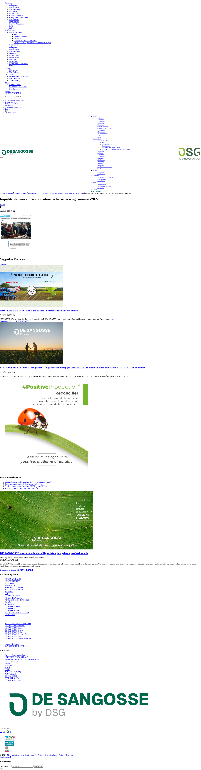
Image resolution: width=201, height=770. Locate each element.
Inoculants (13, 59)
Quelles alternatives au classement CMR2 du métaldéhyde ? (27, 486)
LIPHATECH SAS (12, 610)
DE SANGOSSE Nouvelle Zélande (18, 638)
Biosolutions (13, 13)
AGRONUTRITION (12, 581)
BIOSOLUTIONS (16, 32)
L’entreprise (9, 74)
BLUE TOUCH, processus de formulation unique (32, 43)
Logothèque (13, 89)
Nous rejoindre (14, 78)
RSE (11, 26)
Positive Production (16, 24)
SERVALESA (10, 615)
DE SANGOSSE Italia (13, 632)
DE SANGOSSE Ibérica (14, 630)
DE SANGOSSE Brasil (13, 628)
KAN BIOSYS (10, 604)
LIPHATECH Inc (11, 608)
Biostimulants (14, 55)
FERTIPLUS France (12, 596)
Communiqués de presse (18, 87)
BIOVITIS (9, 592)
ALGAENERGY (11, 585)
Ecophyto (8, 665)
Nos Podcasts (14, 20)
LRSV (7, 670)
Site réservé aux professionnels (15, 100)
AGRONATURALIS (13, 579)
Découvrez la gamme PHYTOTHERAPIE (16, 570)
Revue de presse (15, 85)
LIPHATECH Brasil (12, 606)
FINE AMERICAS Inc (13, 598)
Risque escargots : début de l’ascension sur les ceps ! (24, 484)
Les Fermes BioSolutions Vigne (25, 41)
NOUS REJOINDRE (13, 93)
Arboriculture (19, 39)
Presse (7, 83)
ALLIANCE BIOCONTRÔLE (16, 657)
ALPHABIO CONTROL (14, 587)
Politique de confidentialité (47, 755)
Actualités (8, 3)
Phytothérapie (14, 22)
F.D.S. (8, 109)
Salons (11, 28)
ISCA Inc (8, 602)
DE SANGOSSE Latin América (16, 634)
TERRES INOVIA (12, 678)
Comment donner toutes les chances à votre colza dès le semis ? (28, 482)
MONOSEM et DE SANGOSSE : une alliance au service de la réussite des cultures (39, 310)
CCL (6, 594)
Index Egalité (11, 112)
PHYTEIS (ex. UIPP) (13, 672)
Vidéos (7, 68)
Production (11, 102)
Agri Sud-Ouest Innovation (15, 655)
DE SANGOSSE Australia (15, 626)
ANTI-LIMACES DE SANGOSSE (18, 624)
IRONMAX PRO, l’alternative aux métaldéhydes (23, 488)
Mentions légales (13, 755)
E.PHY (7, 663)
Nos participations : (12, 644)
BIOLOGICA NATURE (14, 589)
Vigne (16, 34)
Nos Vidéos (13, 70)
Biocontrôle (13, 11)
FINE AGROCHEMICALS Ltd (17, 600)
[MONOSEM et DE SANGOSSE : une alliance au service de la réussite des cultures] (31, 306)
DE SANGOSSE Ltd (13, 636)
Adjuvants (13, 5)
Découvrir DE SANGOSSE (19, 76)
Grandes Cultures (20, 36)
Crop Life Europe (11, 661)
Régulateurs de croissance (18, 64)
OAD (11, 66)
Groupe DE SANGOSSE (18, 18)
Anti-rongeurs (14, 9)
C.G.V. (33, 755)
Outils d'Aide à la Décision (14, 104)
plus (112, 319)
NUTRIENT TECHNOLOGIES (17, 613)
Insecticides (13, 62)
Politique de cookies (66, 755)
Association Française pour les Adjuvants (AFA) (22, 659)
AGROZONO (10, 583)
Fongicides (13, 53)
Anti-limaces (14, 7)
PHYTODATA (10, 674)
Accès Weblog (14, 80)
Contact (7, 91)
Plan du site (25, 755)
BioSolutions (9, 106)
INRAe (7, 668)
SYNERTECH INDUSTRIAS (16, 646)
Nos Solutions (10, 30)
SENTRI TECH (11, 676)
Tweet (2, 205)
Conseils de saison (16, 15)
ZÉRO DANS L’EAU (13, 680)
